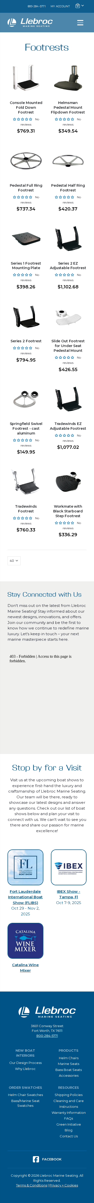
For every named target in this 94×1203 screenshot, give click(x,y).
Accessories (68, 1075)
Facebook (51, 1159)
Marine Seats (68, 1064)
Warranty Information (69, 1113)
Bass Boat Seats (68, 1070)
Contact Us (69, 1136)
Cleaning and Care (68, 1101)
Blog (68, 1130)
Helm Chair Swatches (25, 1095)
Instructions (68, 1107)
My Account (60, 6)
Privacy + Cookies (63, 1185)
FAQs (68, 1118)
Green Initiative (68, 1124)
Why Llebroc (25, 1069)
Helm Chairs (68, 1058)
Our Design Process (25, 1063)
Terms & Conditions (31, 1185)
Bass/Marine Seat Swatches (25, 1103)
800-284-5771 (37, 6)
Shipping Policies (68, 1095)
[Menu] (80, 22)
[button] (22, 119)
